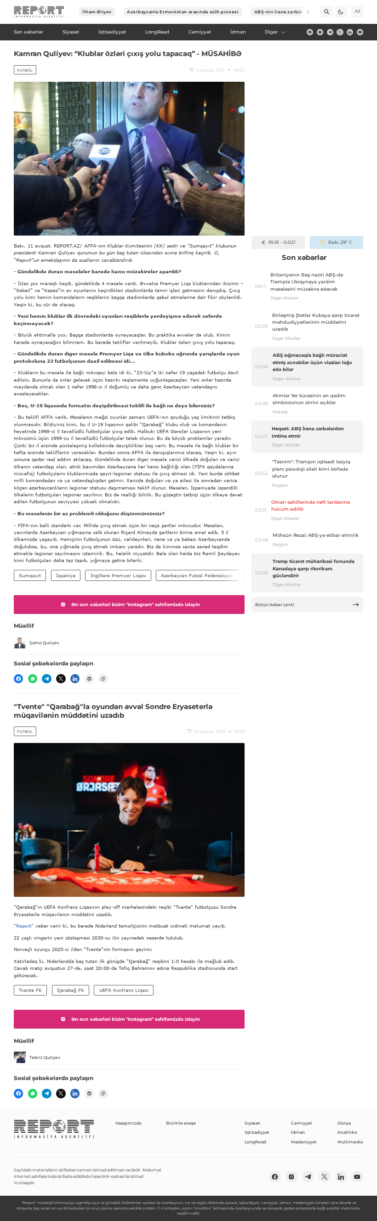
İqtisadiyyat (257, 1132)
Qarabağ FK (70, 990)
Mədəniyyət (304, 1141)
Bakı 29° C (340, 242)
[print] (89, 678)
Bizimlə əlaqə (181, 1122)
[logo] (39, 12)
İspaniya (65, 575)
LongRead (255, 1141)
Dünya (344, 1122)
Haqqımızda (128, 1122)
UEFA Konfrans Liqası (124, 990)
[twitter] (340, 32)
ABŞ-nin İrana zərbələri (282, 11)
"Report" (24, 925)
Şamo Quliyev (44, 642)
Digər (271, 32)
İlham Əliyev (97, 11)
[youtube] (360, 32)
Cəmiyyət (301, 1122)
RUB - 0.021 (282, 242)
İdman (298, 1132)
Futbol (25, 70)
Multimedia (350, 1141)
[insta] (320, 32)
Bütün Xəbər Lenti (274, 604)
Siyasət (252, 1122)
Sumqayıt (30, 575)
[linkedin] (350, 32)
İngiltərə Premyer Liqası (118, 575)
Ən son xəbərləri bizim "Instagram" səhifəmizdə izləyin (135, 605)
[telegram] (330, 32)
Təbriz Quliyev (44, 1057)
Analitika (347, 1132)
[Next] (303, 11)
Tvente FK (30, 990)
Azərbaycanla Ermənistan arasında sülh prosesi (183, 11)
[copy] (103, 678)
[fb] (310, 32)
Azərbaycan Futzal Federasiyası (197, 575)
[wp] (32, 678)
